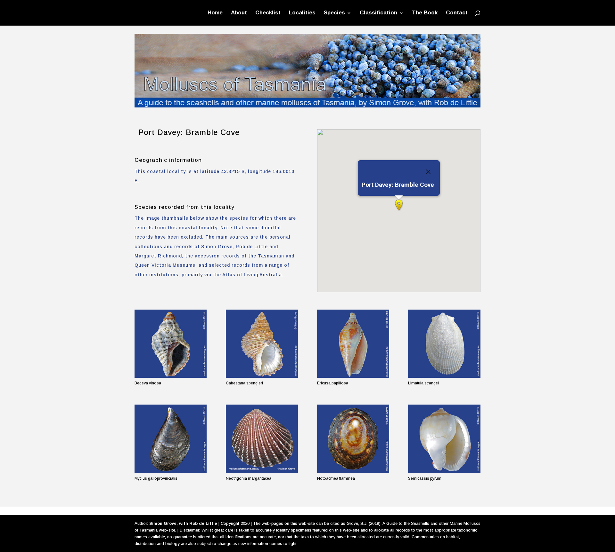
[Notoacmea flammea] (353, 439)
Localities (302, 13)
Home (215, 13)
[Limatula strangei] (444, 344)
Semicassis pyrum (424, 478)
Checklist (268, 13)
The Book (425, 13)
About (239, 13)
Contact (457, 13)
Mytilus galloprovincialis (156, 478)
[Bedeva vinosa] (171, 344)
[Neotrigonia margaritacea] (262, 439)
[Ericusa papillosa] (353, 344)
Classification (378, 13)
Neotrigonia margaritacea (248, 478)
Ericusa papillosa (332, 383)
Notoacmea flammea (336, 478)
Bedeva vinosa (148, 383)
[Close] (428, 171)
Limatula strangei (423, 383)
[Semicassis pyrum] (444, 439)
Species (334, 13)
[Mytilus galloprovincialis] (171, 439)
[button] (399, 205)
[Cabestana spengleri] (262, 344)
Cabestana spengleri (244, 383)
